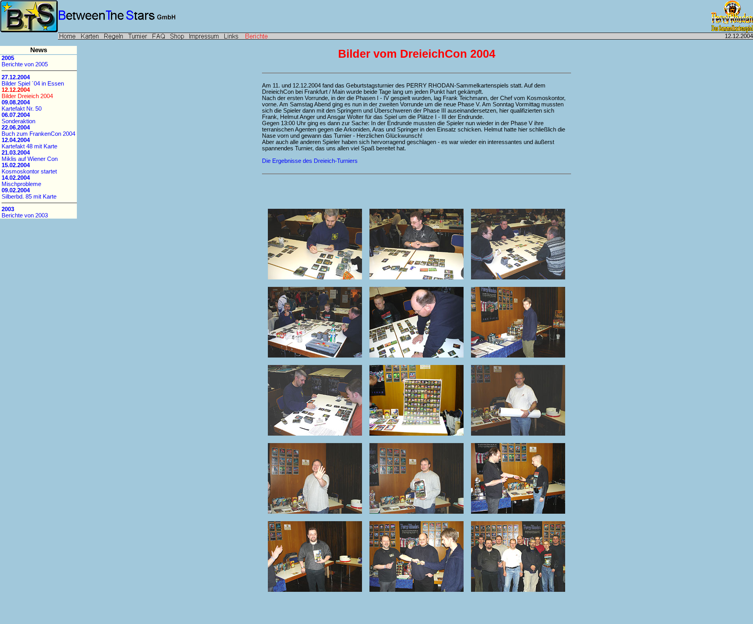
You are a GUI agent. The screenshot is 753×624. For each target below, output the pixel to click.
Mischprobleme (21, 181)
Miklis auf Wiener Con (30, 156)
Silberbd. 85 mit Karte (29, 193)
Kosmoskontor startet (29, 168)
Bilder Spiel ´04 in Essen (33, 80)
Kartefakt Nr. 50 (22, 105)
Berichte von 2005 (25, 61)
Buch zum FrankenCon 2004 (38, 130)
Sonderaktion (18, 118)
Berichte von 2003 (25, 212)
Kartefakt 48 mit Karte (29, 143)
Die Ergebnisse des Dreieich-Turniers (310, 161)
